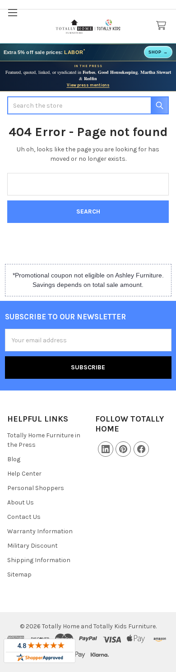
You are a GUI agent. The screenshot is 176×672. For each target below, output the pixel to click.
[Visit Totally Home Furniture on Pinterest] (123, 449)
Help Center (24, 473)
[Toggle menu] (12, 12)
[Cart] (163, 26)
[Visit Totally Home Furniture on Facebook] (141, 449)
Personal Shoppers (35, 488)
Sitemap (19, 574)
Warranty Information (40, 531)
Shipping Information (38, 560)
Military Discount (32, 545)
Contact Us (24, 517)
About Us (20, 502)
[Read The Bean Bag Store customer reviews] (39, 651)
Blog (13, 459)
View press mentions (88, 85)
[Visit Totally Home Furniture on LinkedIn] (105, 449)
